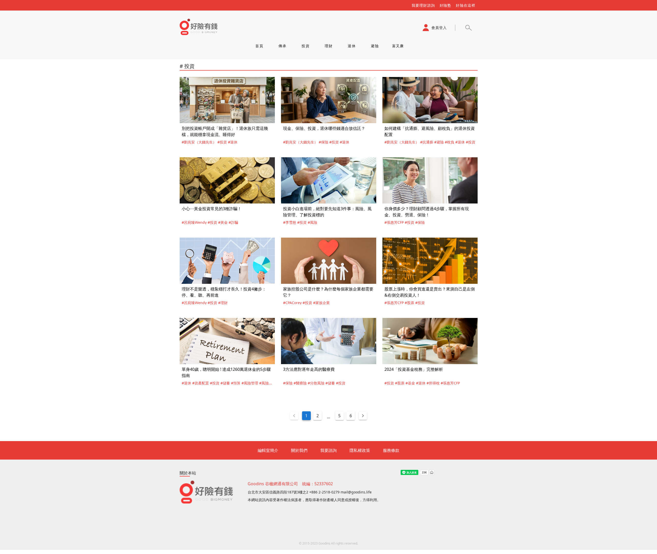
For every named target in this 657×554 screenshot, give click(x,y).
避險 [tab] (375, 45)
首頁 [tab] (259, 45)
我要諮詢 (328, 450)
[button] (468, 27)
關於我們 (299, 450)
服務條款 (391, 450)
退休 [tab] (352, 45)
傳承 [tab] (282, 45)
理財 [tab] (329, 45)
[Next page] (363, 416)
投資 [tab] (306, 45)
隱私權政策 (360, 450)
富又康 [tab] (398, 45)
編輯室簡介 (268, 450)
